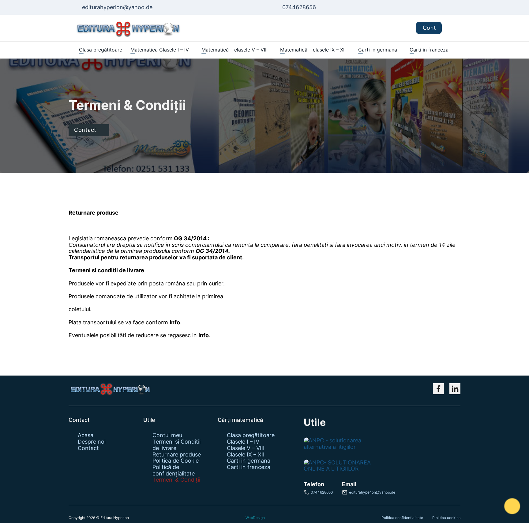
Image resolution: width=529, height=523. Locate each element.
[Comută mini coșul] (451, 28)
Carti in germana (377, 50)
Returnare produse (176, 455)
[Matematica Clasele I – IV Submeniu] (191, 50)
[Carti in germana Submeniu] (400, 50)
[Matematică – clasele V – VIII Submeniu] (270, 50)
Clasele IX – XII (245, 455)
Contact (85, 130)
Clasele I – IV (243, 442)
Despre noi (92, 442)
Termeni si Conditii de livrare (176, 445)
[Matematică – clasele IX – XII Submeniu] (348, 50)
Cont (429, 28)
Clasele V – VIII (245, 448)
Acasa (85, 435)
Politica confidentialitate (402, 517)
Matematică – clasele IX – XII (313, 50)
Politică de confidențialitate (173, 470)
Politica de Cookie (175, 461)
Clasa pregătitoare (100, 50)
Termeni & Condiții (176, 480)
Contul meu (167, 435)
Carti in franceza (429, 50)
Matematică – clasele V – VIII (234, 50)
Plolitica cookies (446, 517)
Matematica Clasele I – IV (159, 50)
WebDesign (255, 518)
